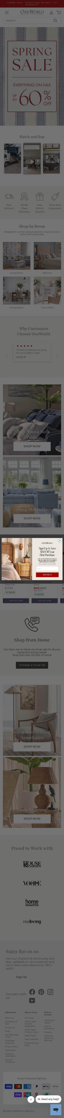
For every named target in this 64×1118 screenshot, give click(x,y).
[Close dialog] (60, 541)
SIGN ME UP (47, 575)
